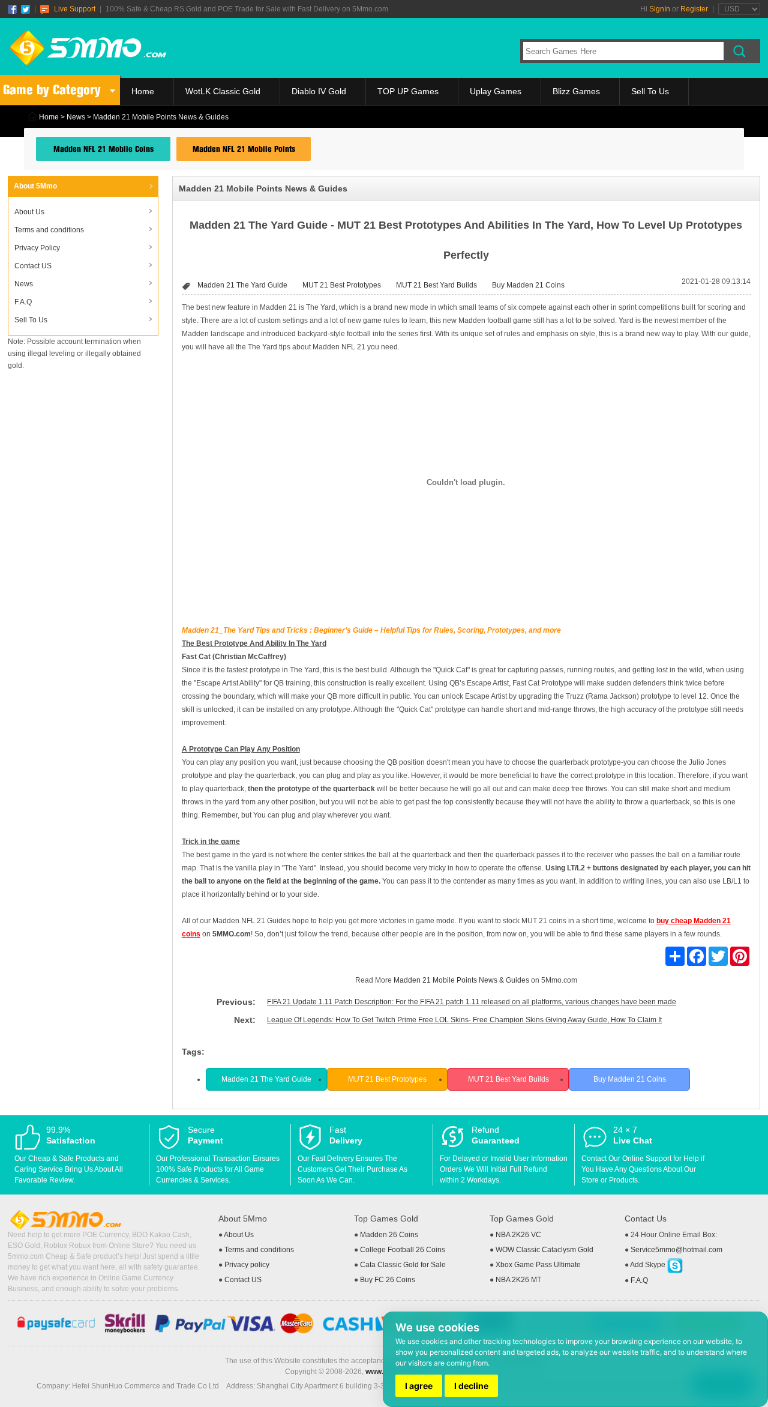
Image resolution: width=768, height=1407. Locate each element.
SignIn (659, 9)
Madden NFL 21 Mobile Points (244, 149)
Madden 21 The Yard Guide (242, 285)
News (76, 117)
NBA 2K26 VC (518, 1235)
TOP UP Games (408, 91)
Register (694, 9)
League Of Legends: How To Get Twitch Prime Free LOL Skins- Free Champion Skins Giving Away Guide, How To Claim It (464, 1020)
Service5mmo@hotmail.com (676, 1250)
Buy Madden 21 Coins (528, 285)
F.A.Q (23, 302)
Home (142, 91)
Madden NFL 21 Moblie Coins (103, 149)
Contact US (33, 266)
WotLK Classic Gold (222, 91)
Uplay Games (495, 91)
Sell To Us (650, 91)
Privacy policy (246, 1265)
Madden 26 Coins (389, 1235)
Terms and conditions (49, 230)
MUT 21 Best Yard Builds (436, 285)
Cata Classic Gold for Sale (403, 1265)
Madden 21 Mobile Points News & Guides (461, 980)
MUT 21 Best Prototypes (341, 285)
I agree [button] (419, 1386)
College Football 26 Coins (402, 1250)
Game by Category (52, 89)
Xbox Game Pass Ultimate (538, 1265)
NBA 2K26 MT (518, 1280)
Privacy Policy (37, 248)
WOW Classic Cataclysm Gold (544, 1250)
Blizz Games (576, 91)
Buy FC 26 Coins (387, 1280)
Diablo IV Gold (319, 91)
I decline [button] (471, 1386)
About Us (29, 212)
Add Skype (648, 1265)
